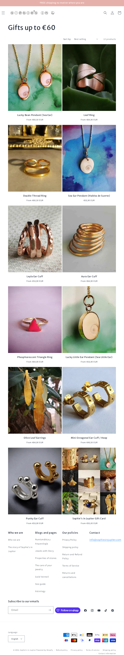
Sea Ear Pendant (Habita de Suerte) (89, 195)
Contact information (107, 653)
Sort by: (67, 39)
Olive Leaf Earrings (35, 437)
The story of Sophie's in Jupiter (20, 549)
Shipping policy (70, 547)
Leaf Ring (89, 115)
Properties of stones (46, 558)
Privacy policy (77, 650)
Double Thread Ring (34, 195)
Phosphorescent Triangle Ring (34, 357)
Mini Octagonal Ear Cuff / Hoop (89, 437)
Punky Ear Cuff (35, 518)
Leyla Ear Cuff (35, 276)
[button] (105, 12)
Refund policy (61, 650)
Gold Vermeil (42, 576)
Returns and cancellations (69, 574)
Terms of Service (70, 565)
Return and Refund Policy (72, 556)
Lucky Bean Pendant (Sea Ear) (34, 115)
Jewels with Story (44, 550)
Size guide (40, 584)
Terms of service (92, 650)
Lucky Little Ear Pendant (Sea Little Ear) (89, 357)
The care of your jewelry (43, 567)
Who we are (14, 539)
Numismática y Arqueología (43, 541)
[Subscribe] (49, 610)
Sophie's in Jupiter (28, 650)
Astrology (40, 591)
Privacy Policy (69, 539)
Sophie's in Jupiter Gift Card (89, 518)
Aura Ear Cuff (89, 276)
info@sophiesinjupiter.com (105, 539)
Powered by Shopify (44, 650)
